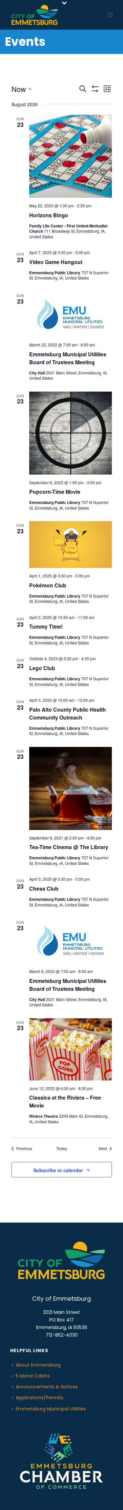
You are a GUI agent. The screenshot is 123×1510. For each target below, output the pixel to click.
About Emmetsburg (38, 1365)
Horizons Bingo (48, 215)
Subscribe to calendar (58, 1170)
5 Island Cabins (33, 1376)
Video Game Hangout (55, 262)
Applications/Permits (39, 1397)
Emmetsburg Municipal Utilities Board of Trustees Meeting (67, 358)
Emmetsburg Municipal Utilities (51, 1409)
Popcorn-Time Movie (54, 491)
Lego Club (42, 668)
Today (61, 1148)
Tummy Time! (46, 626)
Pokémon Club (47, 585)
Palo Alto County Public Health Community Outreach (67, 713)
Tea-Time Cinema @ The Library (68, 847)
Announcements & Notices (47, 1386)
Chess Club (43, 888)
